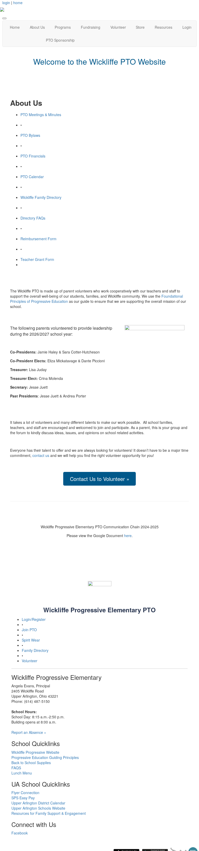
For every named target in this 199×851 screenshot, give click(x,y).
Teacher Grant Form (37, 259)
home (18, 2)
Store (140, 27)
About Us (37, 27)
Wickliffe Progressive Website (35, 752)
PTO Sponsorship (60, 40)
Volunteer (118, 27)
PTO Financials (32, 156)
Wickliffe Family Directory (40, 197)
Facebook (19, 832)
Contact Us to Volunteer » (99, 479)
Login (186, 27)
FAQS (16, 767)
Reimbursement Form (38, 238)
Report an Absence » (28, 732)
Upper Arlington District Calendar (38, 802)
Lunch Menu (21, 772)
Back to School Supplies (31, 762)
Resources (163, 27)
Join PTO (29, 629)
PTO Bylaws (30, 135)
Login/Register (34, 619)
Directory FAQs (32, 218)
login (6, 2)
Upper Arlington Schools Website (38, 808)
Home (15, 27)
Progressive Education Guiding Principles (45, 757)
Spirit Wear (31, 640)
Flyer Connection (25, 792)
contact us (40, 455)
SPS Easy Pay (23, 797)
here (128, 535)
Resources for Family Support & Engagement (48, 813)
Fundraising (90, 27)
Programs (63, 27)
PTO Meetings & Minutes (40, 114)
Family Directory (35, 650)
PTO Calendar (32, 176)
